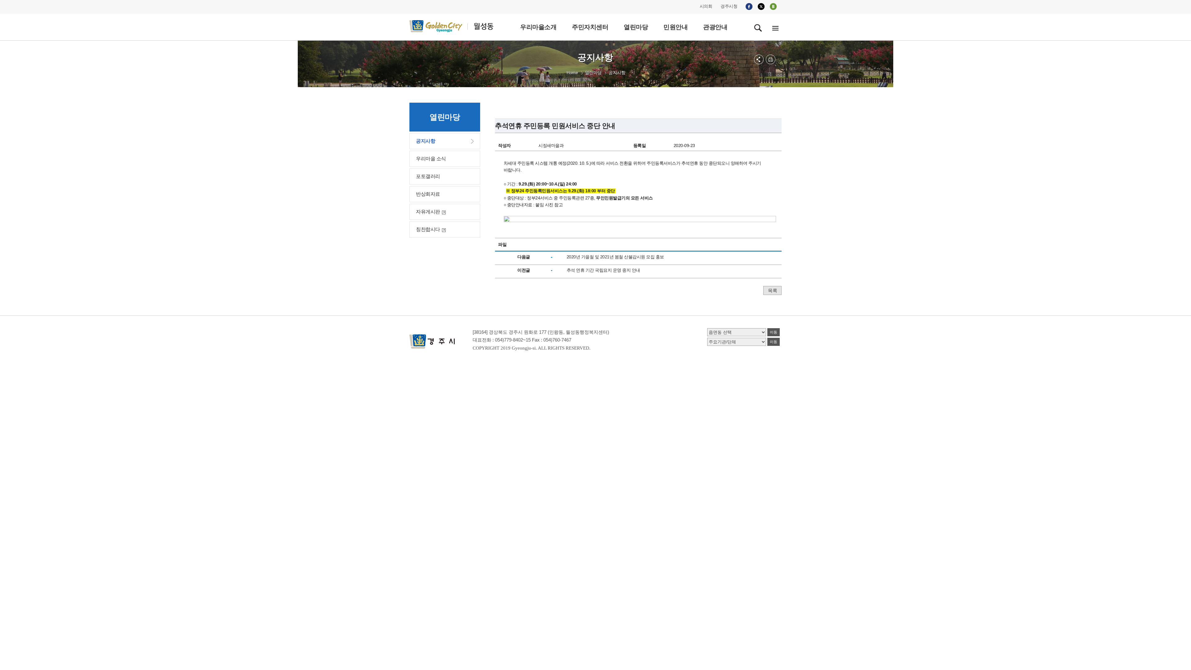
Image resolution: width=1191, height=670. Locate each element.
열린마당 (593, 72)
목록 (772, 290)
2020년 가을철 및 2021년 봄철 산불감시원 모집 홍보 (615, 256)
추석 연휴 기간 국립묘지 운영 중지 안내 (603, 270)
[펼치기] (759, 59)
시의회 (706, 6)
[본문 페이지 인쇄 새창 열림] (770, 59)
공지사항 (617, 72)
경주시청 (728, 6)
